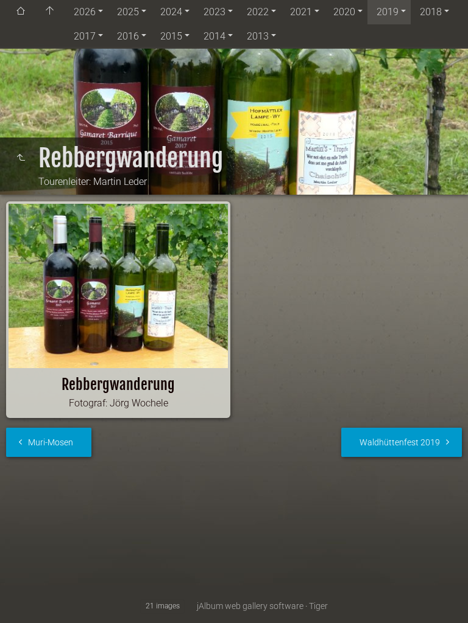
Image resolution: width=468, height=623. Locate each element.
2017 (85, 36)
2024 (171, 12)
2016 (128, 36)
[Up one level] (20, 158)
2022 (258, 12)
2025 (128, 12)
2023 (214, 12)
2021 (301, 12)
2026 (85, 12)
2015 (171, 36)
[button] (24, 598)
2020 (344, 12)
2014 (214, 36)
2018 (431, 12)
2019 (388, 12)
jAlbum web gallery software (250, 606)
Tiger (318, 606)
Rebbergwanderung (118, 384)
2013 (258, 36)
